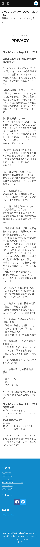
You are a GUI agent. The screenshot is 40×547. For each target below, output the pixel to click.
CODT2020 (7, 488)
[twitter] (23, 502)
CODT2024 (7, 476)
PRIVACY (20, 542)
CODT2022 (7, 485)
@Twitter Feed (8, 515)
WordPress (31, 539)
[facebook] (17, 502)
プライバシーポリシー (16, 441)
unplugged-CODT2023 (12, 482)
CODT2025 (7, 473)
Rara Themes (9, 539)
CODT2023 (7, 479)
